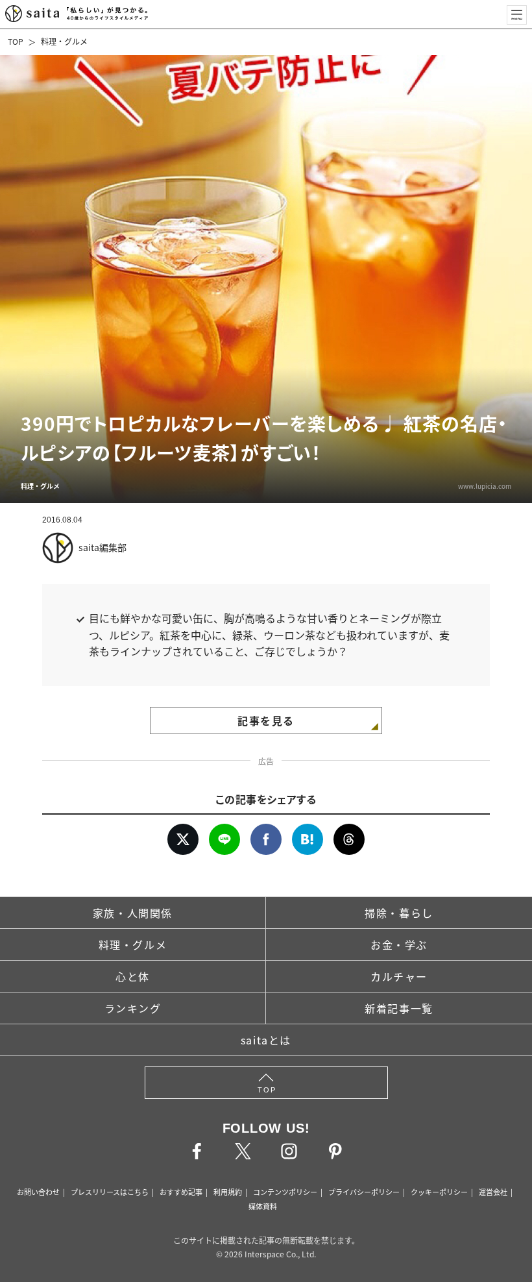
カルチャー (399, 976)
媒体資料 (262, 1206)
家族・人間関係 (133, 912)
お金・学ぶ (399, 944)
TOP (15, 41)
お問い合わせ (38, 1192)
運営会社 (493, 1192)
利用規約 (227, 1192)
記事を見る (266, 720)
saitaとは (266, 1040)
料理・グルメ (64, 41)
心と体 (132, 976)
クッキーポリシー (439, 1192)
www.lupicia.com (484, 486)
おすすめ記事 (181, 1192)
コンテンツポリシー (285, 1192)
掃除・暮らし (399, 912)
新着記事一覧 (399, 1008)
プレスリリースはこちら (110, 1192)
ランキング (133, 1008)
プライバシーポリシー (364, 1192)
